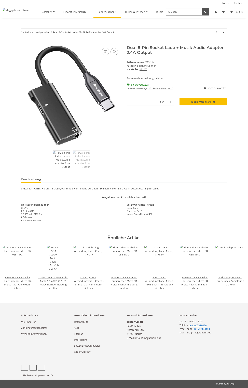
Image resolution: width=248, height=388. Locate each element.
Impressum (80, 339)
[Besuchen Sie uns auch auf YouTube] (33, 368)
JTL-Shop (230, 383)
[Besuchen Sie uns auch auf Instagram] (41, 368)
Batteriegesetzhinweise (87, 345)
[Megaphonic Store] (16, 10)
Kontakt (238, 3)
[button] (215, 12)
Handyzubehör (147, 65)
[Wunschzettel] (223, 12)
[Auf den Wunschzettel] (114, 51)
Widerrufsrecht (82, 351)
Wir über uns (28, 322)
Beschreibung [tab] (31, 179)
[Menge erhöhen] (170, 101)
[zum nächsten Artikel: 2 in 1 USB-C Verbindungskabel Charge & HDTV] (223, 32)
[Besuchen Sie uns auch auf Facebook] (24, 368)
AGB (76, 327)
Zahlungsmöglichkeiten (34, 327)
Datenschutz (81, 322)
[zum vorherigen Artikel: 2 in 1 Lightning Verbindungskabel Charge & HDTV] (216, 32)
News (225, 3)
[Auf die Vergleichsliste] (105, 51)
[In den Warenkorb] (24, 43)
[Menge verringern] (130, 101)
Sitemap (78, 333)
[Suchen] (205, 11)
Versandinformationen (34, 333)
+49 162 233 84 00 (201, 328)
